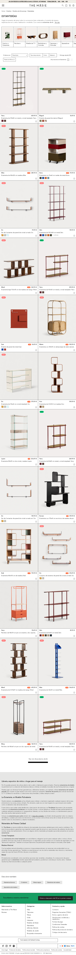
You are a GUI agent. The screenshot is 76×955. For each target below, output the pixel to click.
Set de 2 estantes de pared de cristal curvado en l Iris (18, 518)
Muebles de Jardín (33, 931)
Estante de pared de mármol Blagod (51, 118)
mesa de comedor (38, 816)
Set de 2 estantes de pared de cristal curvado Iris (17, 233)
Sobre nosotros (7, 906)
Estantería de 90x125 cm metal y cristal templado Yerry (56, 290)
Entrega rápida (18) (65, 55)
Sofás (28, 918)
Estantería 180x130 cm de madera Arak (13, 576)
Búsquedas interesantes (34, 933)
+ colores (55, 235)
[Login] (73, 5)
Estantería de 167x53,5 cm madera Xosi (51, 404)
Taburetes (30, 912)
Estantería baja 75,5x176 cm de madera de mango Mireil (19, 290)
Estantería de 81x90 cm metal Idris (50, 633)
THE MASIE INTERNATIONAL (30, 940)
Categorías (30, 906)
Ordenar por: (7, 55)
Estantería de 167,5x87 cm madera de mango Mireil (17, 690)
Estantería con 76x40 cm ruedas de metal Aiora (54, 175)
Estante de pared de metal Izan (11, 347)
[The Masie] (38, 5)
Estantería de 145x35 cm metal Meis (50, 690)
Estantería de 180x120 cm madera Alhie (13, 175)
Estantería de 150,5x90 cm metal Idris (51, 233)
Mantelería (30, 925)
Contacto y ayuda (58, 906)
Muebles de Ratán (32, 923)
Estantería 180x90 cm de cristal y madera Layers (16, 461)
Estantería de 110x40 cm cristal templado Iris (15, 404)
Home (3, 11)
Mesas (29, 915)
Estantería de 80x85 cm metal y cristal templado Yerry (56, 461)
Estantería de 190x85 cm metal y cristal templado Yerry (18, 118)
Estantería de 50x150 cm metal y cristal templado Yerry (56, 747)
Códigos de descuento (59, 932)
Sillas (28, 910)
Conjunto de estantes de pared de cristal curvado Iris (56, 576)
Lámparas (30, 920)
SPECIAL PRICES (32, 928)
